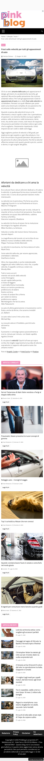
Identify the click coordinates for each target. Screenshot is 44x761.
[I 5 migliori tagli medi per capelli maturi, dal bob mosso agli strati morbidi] (7, 680)
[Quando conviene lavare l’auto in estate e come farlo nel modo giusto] (22, 546)
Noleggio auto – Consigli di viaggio (14, 480)
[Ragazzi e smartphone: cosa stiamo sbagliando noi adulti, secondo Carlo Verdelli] (7, 705)
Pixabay (36, 352)
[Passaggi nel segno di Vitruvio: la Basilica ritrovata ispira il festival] (7, 644)
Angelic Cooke (12, 352)
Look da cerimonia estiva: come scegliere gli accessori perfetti (28, 631)
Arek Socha (25, 352)
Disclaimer (26, 733)
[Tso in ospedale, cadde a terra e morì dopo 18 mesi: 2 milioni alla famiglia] (7, 693)
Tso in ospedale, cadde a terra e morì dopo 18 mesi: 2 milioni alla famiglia (28, 692)
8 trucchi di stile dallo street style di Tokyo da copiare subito (28, 716)
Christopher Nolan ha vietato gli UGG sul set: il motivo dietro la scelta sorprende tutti (28, 654)
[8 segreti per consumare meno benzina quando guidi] (22, 590)
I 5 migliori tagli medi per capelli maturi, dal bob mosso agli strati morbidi (28, 679)
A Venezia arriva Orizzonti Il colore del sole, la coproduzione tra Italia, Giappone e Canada (29, 667)
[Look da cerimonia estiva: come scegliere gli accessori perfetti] (7, 633)
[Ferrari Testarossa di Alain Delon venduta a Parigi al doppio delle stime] (22, 378)
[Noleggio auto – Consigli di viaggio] (22, 463)
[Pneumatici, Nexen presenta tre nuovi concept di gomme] (22, 419)
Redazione (6, 733)
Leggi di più (5, 402)
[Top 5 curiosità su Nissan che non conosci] (22, 505)
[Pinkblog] (13, 19)
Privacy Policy (16, 733)
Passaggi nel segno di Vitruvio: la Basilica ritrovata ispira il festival (28, 642)
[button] (42, 31)
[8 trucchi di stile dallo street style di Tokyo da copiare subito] (7, 718)
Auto (3, 45)
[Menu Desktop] (3, 31)
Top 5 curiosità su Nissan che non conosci (17, 521)
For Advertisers (37, 733)
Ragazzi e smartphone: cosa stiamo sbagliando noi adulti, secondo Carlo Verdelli (27, 704)
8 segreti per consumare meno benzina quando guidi (21, 607)
